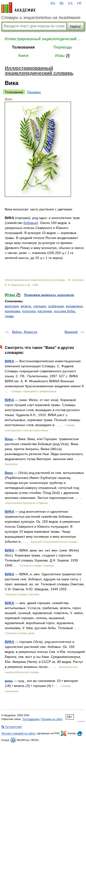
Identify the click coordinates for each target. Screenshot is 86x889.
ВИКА (9, 361)
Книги (23, 56)
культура (29, 311)
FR (79, 3)
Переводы (63, 47)
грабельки (56, 306)
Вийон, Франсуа (24, 332)
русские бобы (64, 311)
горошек (39, 306)
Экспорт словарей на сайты (18, 733)
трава (9, 316)
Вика (9, 439)
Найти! (75, 26)
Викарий (71, 332)
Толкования (23, 47)
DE (61, 3)
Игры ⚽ (62, 56)
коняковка (12, 311)
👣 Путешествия (11, 726)
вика (9, 681)
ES (70, 3)
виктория (12, 306)
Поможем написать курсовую (49, 295)
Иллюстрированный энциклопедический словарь (43, 39)
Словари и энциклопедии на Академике (41, 17)
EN (53, 3)
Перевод (34, 92)
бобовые (30, 223)
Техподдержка (30, 719)
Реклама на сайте (52, 719)
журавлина (74, 306)
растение (45, 311)
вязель (26, 306)
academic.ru (18, 7)
